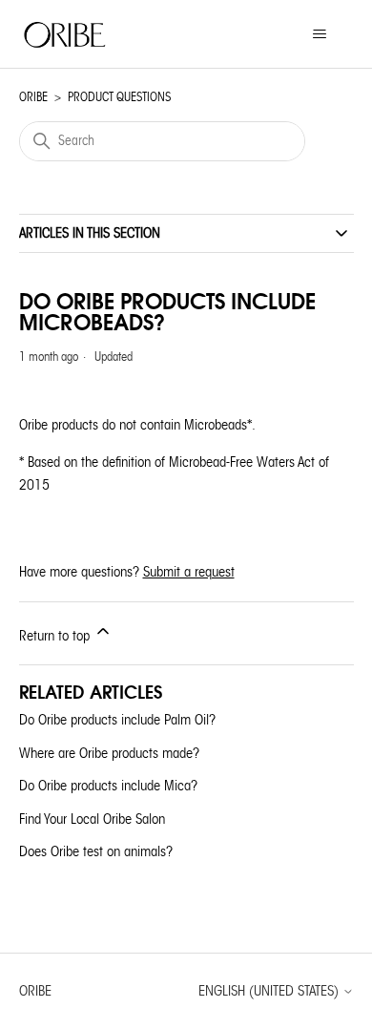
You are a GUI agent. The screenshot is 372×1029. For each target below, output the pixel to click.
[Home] (65, 34)
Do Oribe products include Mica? (108, 785)
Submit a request (189, 571)
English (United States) (270, 991)
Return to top (56, 635)
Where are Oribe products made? (109, 753)
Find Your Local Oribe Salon (92, 819)
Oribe (33, 97)
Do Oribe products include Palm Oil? (117, 719)
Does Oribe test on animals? (96, 851)
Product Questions (119, 97)
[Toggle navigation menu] (320, 34)
